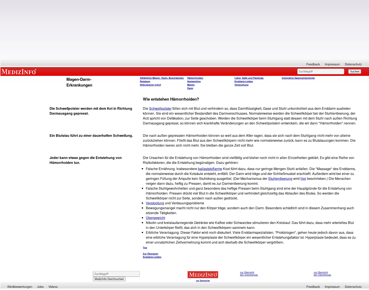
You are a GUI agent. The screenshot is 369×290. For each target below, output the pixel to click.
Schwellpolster (160, 108)
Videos (53, 286)
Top (145, 247)
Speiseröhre (194, 81)
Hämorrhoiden (195, 77)
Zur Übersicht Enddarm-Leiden (152, 255)
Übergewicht (155, 217)
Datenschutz (353, 64)
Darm (190, 88)
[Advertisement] (185, 30)
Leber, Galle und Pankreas (249, 77)
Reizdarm (145, 81)
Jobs (40, 286)
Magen (191, 84)
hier (303, 178)
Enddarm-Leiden (243, 81)
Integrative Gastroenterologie (298, 77)
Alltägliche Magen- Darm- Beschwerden (162, 77)
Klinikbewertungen (19, 286)
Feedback (313, 64)
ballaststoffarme (210, 168)
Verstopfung (241, 84)
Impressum (332, 64)
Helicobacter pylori (150, 84)
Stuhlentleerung (280, 178)
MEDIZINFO (19, 71)
